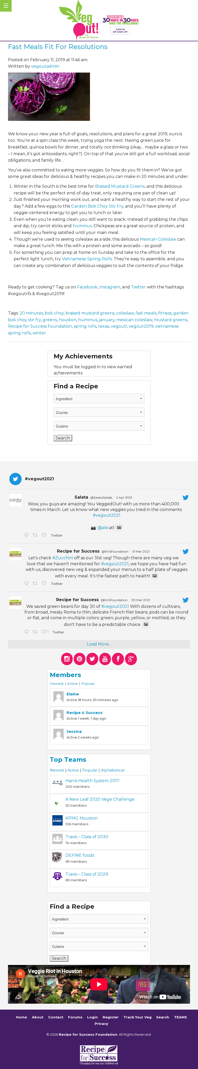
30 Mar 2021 (140, 600)
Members (65, 675)
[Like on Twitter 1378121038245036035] (45, 535)
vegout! (119, 326)
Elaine (73, 693)
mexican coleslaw (134, 319)
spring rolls (85, 326)
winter (39, 333)
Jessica (74, 731)
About (37, 1017)
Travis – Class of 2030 (86, 836)
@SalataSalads (101, 497)
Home (21, 1017)
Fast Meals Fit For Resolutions (58, 47)
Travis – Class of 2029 (86, 874)
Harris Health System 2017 (92, 780)
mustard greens (170, 319)
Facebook (87, 287)
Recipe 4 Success (85, 712)
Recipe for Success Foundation (40, 326)
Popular (88, 683)
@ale (103, 527)
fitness (164, 313)
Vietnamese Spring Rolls (87, 258)
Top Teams (68, 759)
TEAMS (180, 1017)
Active (72, 683)
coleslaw (125, 313)
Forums (75, 1017)
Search (162, 1017)
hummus (82, 225)
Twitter (138, 287)
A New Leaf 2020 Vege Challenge (100, 799)
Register (111, 1017)
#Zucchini (62, 557)
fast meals (146, 313)
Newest (57, 683)
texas (103, 326)
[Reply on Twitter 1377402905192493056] (27, 583)
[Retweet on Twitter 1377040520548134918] (36, 632)
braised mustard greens (89, 313)
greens (50, 319)
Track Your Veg (137, 1017)
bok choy (54, 313)
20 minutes (31, 313)
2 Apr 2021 (124, 497)
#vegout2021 (106, 515)
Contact (55, 1017)
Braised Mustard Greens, (120, 186)
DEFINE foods (79, 855)
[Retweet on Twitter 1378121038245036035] (36, 535)
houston (67, 319)
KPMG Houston (81, 818)
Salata (81, 497)
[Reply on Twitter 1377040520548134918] (27, 632)
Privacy (101, 1024)
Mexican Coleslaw (158, 239)
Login (92, 1017)
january (106, 319)
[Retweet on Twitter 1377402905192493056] (36, 583)
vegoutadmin (45, 66)
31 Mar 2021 (141, 551)
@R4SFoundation (115, 551)
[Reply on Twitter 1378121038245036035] (27, 535)
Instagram (109, 287)
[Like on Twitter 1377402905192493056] (45, 583)
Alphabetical (113, 770)
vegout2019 (141, 326)
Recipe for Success (78, 551)
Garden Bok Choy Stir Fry (97, 206)
